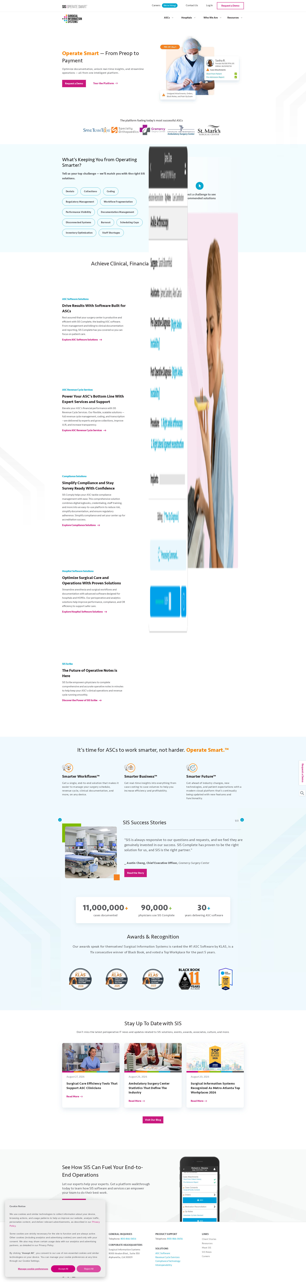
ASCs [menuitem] (167, 17)
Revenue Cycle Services (167, 1257)
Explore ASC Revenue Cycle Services (82, 430)
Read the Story (135, 873)
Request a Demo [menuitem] (230, 5)
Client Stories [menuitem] (209, 1239)
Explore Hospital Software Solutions (82, 611)
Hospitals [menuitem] (186, 17)
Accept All (63, 1269)
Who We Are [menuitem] (211, 17)
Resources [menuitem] (233, 17)
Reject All (88, 1269)
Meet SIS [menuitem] (206, 1247)
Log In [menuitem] (209, 5)
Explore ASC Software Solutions (80, 339)
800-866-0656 (128, 1238)
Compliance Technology (167, 1261)
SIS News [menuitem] (207, 1252)
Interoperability (163, 1265)
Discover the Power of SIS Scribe (80, 700)
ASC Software (162, 1253)
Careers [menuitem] (164, 5)
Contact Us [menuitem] (192, 5)
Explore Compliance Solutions (79, 525)
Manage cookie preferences (33, 1269)
